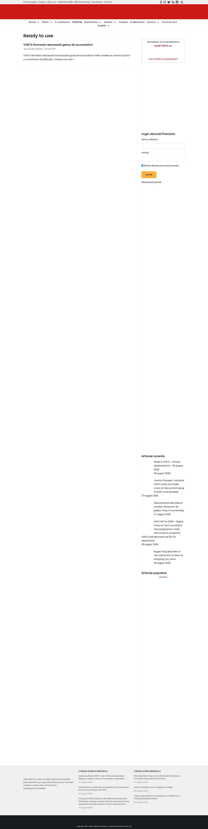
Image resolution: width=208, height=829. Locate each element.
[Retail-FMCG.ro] (44, 11)
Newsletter (96, 2)
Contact (108, 2)
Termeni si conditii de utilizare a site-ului (116, 826)
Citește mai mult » (64, 59)
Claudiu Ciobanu (35, 49)
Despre (42, 2)
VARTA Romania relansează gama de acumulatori (58, 45)
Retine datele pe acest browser (161, 165)
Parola (145, 152)
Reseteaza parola (151, 182)
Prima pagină (30, 2)
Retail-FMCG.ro (94, 826)
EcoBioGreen (137, 22)
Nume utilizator (149, 139)
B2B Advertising (82, 2)
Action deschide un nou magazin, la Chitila (153, 787)
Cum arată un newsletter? (163, 59)
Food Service (169, 22)
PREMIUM (77, 22)
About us (51, 2)
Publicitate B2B (65, 2)
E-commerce (62, 22)
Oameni (123, 22)
